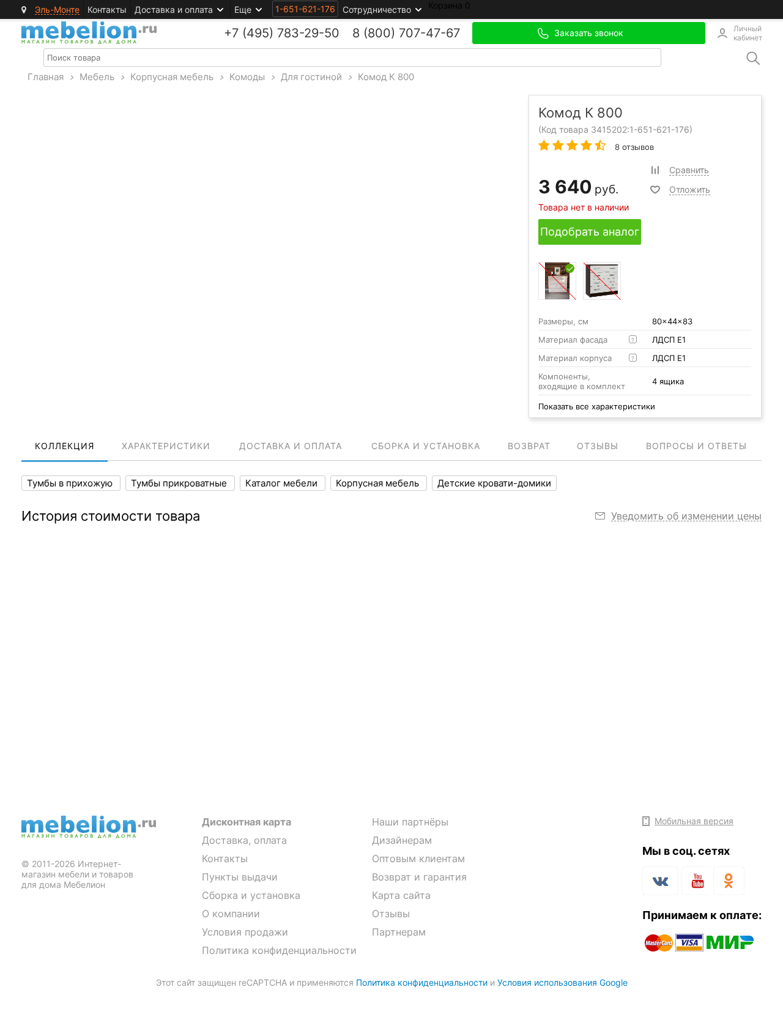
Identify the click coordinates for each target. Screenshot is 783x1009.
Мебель (97, 77)
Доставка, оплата (244, 840)
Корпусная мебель (171, 77)
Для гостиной (311, 77)
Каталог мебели (282, 483)
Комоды (247, 77)
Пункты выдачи (240, 877)
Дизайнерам (402, 840)
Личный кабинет (747, 33)
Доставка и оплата (174, 9)
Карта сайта (401, 895)
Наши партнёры (410, 822)
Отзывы (391, 913)
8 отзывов (633, 147)
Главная (46, 77)
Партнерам (399, 932)
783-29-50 (308, 33)
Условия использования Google (562, 982)
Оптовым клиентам (418, 858)
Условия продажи (245, 932)
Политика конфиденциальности (279, 950)
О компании (231, 913)
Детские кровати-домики (494, 483)
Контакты (107, 9)
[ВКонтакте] (660, 880)
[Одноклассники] (728, 880)
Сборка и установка (251, 895)
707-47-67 (429, 33)
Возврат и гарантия (419, 877)
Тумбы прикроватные (180, 483)
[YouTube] (695, 882)
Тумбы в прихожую (71, 483)
